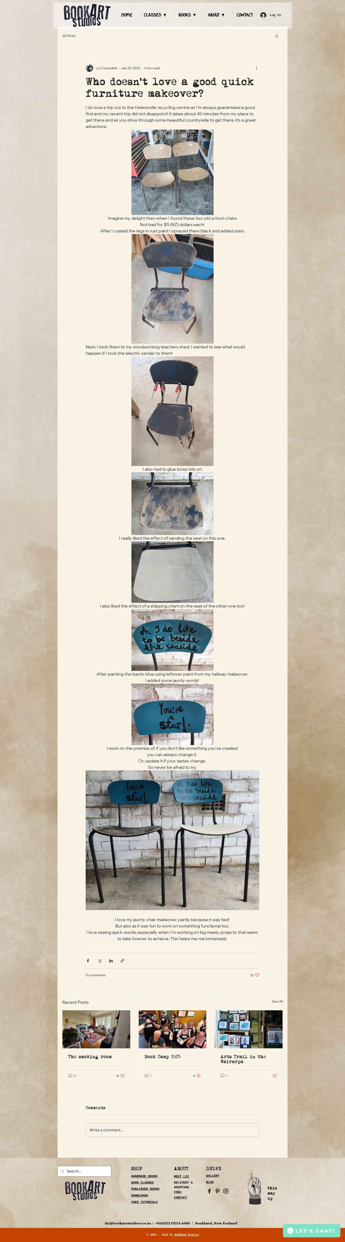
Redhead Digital (187, 1235)
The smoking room (90, 1056)
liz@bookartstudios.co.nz (128, 1223)
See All (277, 1001)
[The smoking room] (96, 1029)
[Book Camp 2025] (173, 1029)
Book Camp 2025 (162, 1056)
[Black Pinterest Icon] (217, 1191)
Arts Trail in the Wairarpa (243, 1059)
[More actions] (256, 68)
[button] (157, 15)
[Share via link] (122, 960)
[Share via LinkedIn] (111, 960)
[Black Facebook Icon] (209, 1191)
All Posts (69, 36)
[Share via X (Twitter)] (99, 960)
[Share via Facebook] (88, 960)
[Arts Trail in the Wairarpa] (249, 1029)
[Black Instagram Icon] (225, 1191)
